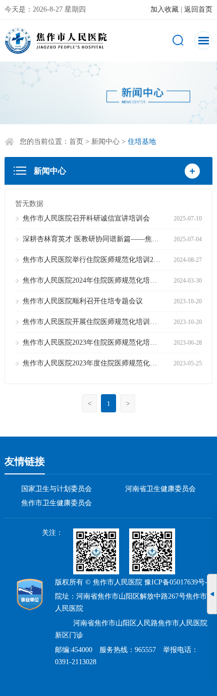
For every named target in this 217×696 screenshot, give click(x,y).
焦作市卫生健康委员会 (56, 503)
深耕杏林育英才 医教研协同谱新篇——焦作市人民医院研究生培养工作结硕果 (93, 239)
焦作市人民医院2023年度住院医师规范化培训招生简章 (93, 363)
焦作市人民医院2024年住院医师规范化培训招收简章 (93, 280)
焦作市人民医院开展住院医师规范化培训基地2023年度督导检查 (93, 322)
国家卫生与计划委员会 (56, 489)
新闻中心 (105, 141)
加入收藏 (164, 9)
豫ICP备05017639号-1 (177, 582)
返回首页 (198, 9)
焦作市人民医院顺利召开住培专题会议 (83, 301)
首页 (76, 141)
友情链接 (25, 461)
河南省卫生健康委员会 (160, 489)
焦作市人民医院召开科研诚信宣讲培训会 (86, 218)
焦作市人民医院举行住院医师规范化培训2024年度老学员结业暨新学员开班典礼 (93, 259)
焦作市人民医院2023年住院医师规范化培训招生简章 (93, 342)
